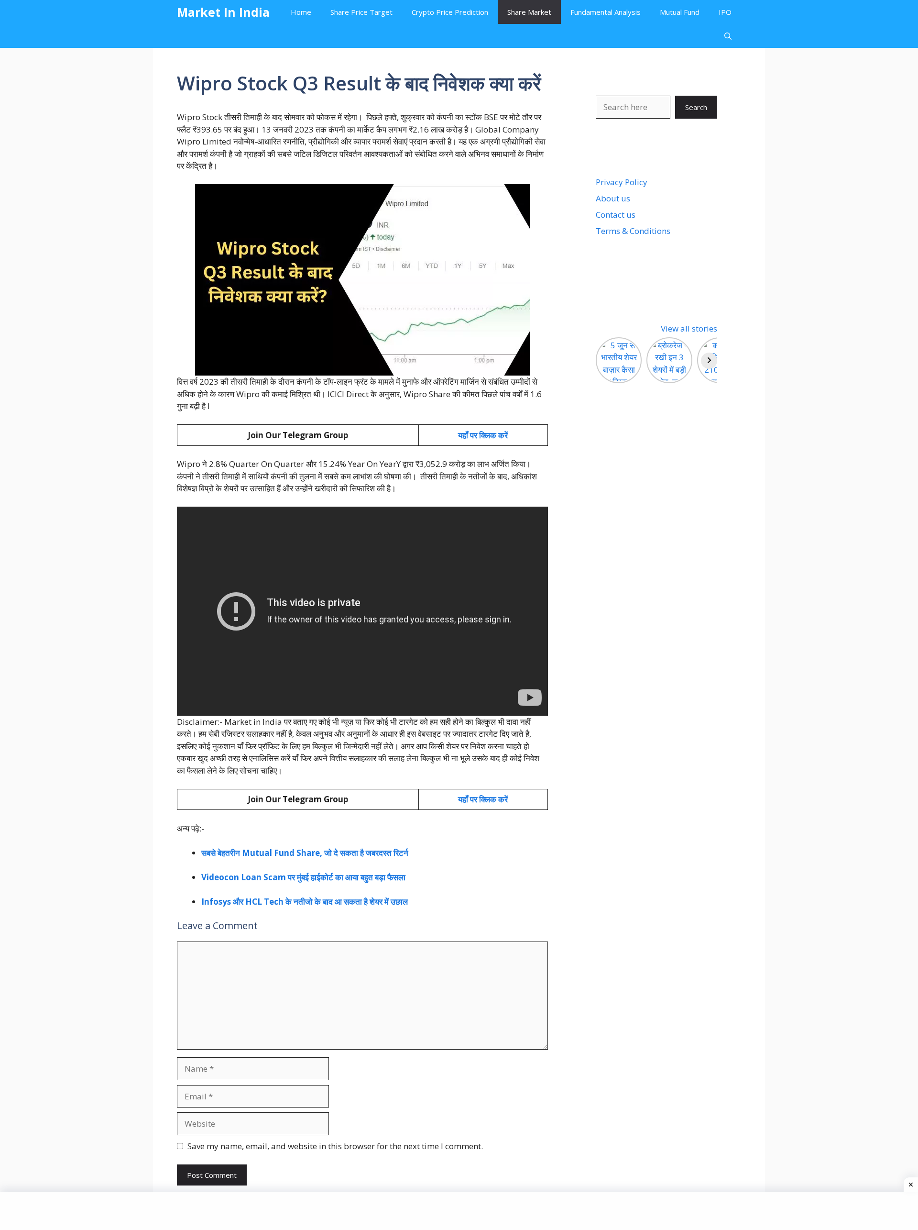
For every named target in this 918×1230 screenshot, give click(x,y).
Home (301, 12)
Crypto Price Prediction (450, 12)
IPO (725, 12)
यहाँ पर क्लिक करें (483, 435)
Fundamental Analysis (605, 12)
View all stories (689, 328)
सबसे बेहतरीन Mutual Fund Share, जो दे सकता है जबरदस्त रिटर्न (304, 852)
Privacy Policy (621, 182)
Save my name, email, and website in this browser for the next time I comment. (335, 1146)
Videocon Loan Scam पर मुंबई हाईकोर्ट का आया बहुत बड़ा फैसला (303, 877)
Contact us (615, 214)
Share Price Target (361, 12)
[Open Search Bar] (728, 36)
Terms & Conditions (633, 230)
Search (696, 107)
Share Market (529, 12)
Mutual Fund (679, 12)
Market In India (223, 12)
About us (613, 198)
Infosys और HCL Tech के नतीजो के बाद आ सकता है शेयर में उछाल (304, 901)
